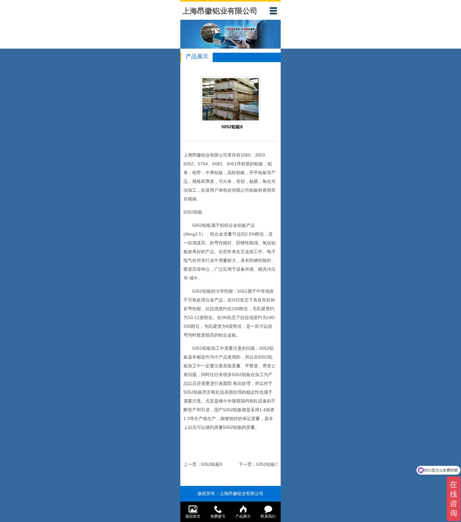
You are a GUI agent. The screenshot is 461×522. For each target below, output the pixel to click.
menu (273, 10)
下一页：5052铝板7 (258, 464)
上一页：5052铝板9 (202, 464)
